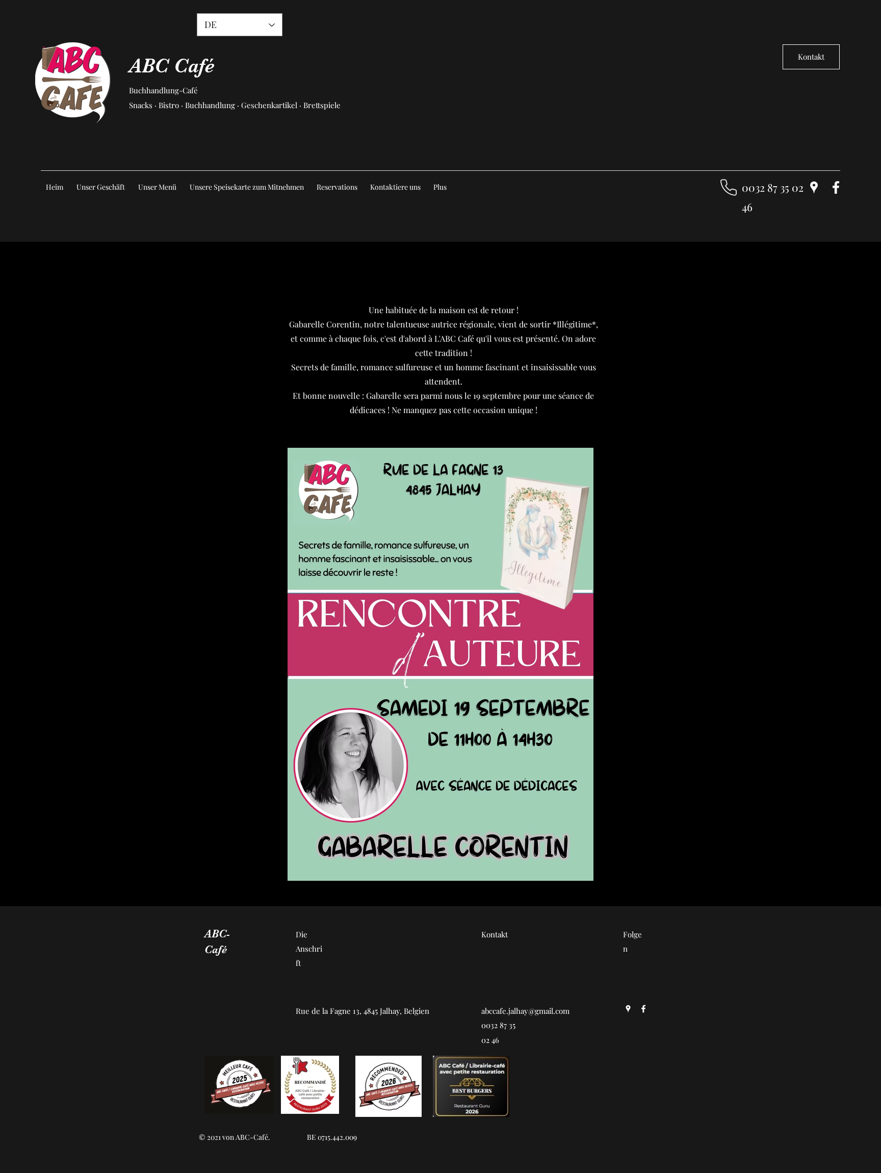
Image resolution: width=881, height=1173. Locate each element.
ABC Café (172, 66)
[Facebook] (835, 187)
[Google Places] (814, 187)
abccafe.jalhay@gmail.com (525, 1011)
